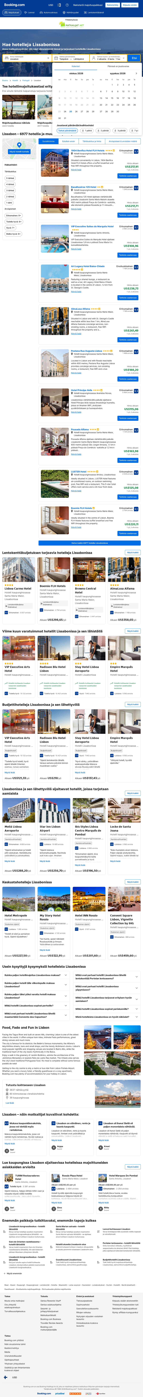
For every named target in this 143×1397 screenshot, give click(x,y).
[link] (19, 178)
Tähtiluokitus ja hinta (92, 141)
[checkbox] (93, 85)
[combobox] (27, 59)
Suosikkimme (48, 141)
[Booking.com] (14, 5)
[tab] (75, 66)
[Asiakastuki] (67, 5)
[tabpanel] (97, 102)
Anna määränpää (16, 57)
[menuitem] (11, 12)
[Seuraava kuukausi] (136, 73)
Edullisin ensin (68, 141)
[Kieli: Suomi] (59, 5)
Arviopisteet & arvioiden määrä (123, 141)
